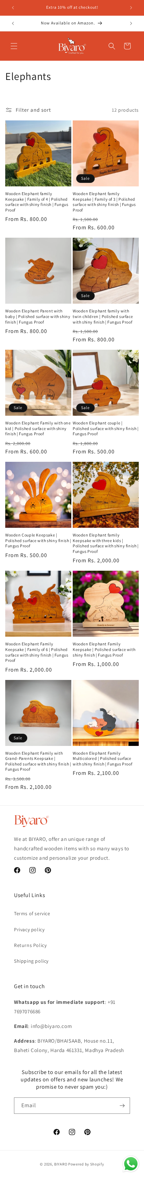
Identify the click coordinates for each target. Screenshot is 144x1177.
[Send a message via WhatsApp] (131, 1164)
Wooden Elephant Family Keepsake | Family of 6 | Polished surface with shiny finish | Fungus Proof (36, 652)
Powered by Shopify (86, 1164)
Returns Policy (30, 945)
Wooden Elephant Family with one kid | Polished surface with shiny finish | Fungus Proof (38, 428)
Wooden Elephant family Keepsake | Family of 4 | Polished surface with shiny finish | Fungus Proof (36, 202)
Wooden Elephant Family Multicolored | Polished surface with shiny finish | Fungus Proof (102, 758)
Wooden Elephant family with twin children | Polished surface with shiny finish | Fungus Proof (103, 316)
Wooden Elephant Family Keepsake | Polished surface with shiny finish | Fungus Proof (104, 649)
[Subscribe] (122, 1105)
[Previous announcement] (13, 7)
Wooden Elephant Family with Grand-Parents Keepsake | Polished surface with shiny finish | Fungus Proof (38, 761)
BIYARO (60, 1164)
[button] (14, 46)
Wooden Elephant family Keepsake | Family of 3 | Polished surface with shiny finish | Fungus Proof (104, 202)
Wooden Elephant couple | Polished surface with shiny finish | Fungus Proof (106, 428)
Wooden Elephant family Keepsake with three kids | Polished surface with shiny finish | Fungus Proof (106, 543)
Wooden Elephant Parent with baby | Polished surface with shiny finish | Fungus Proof (37, 316)
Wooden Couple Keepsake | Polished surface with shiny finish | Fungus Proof (38, 540)
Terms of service (32, 913)
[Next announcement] (131, 7)
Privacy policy (29, 929)
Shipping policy (31, 961)
